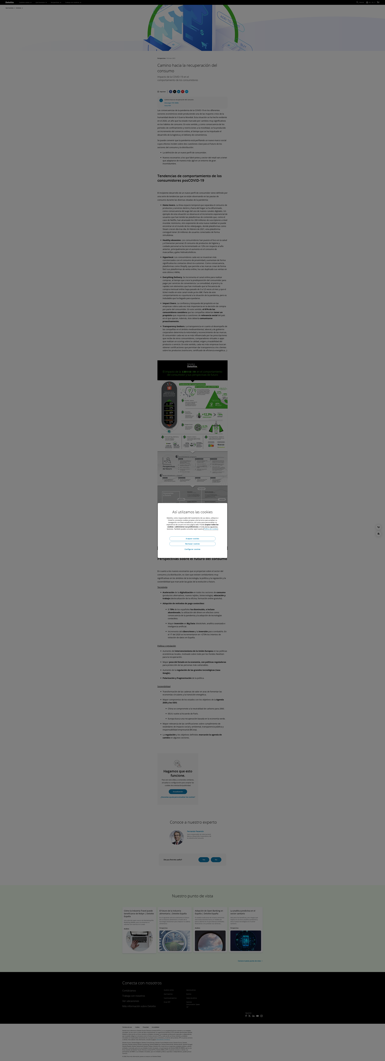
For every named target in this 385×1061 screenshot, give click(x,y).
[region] (192, 530)
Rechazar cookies (192, 544)
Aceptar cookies (192, 539)
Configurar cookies (192, 549)
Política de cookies (211, 529)
